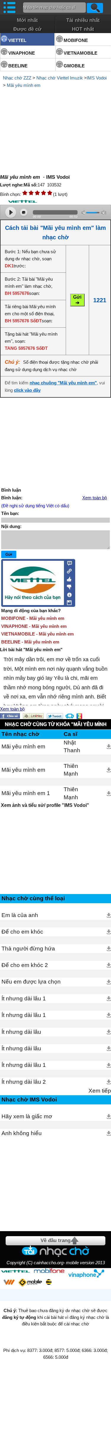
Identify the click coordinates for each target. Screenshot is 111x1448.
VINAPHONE (21, 53)
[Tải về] (109, 746)
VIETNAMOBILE (80, 53)
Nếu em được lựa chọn (31, 982)
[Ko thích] (67, 586)
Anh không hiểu (21, 1133)
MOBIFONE (76, 40)
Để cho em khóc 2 (24, 965)
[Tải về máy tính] (67, 601)
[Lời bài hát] (67, 593)
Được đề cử (27, 29)
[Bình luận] (67, 563)
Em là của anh (19, 915)
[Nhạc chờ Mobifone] (49, 1271)
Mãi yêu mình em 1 (25, 793)
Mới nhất (27, 20)
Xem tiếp (100, 1091)
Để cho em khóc (22, 932)
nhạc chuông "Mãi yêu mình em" (63, 383)
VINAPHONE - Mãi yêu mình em (34, 626)
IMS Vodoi (97, 77)
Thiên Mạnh (71, 770)
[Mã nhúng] (67, 570)
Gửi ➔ (77, 300)
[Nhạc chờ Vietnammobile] (9, 1282)
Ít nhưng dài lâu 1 (23, 998)
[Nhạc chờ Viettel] (15, 1271)
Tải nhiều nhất (83, 20)
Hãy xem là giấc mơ (26, 1116)
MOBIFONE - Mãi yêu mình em (32, 618)
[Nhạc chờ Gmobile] (30, 1283)
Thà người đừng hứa (28, 948)
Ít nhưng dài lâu (21, 1032)
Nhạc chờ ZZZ (17, 77)
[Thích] (67, 578)
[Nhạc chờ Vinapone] (86, 1273)
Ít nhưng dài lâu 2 (23, 1082)
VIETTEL (17, 40)
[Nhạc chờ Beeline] (48, 1282)
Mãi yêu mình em (24, 85)
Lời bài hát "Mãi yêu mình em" (31, 649)
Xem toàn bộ (94, 497)
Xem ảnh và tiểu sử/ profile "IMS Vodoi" (45, 805)
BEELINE (18, 65)
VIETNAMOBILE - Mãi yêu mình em (37, 633)
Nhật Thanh (72, 746)
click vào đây (27, 390)
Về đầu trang (55, 1240)
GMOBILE (74, 65)
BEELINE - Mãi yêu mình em (30, 641)
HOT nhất (83, 29)
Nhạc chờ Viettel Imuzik (59, 77)
